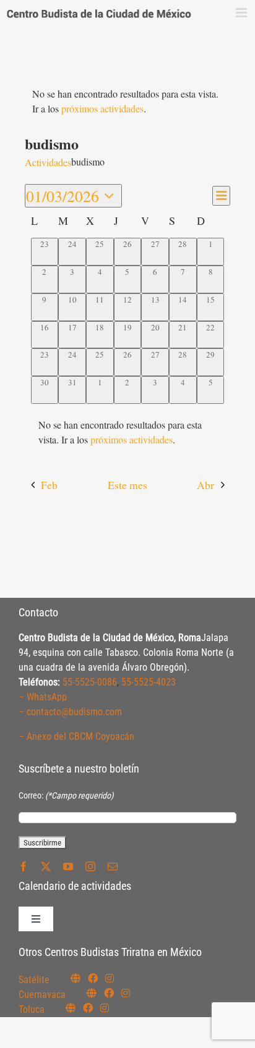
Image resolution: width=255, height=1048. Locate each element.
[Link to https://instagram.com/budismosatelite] (109, 978)
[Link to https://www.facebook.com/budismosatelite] (93, 978)
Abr (205, 484)
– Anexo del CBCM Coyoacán (76, 736)
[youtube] (68, 866)
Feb (49, 484)
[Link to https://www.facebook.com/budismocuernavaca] (109, 993)
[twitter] (46, 866)
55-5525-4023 (148, 682)
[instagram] (90, 866)
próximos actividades (102, 108)
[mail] (113, 866)
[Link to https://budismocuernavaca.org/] (92, 993)
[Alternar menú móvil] (242, 12)
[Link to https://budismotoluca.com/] (71, 1008)
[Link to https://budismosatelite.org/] (75, 978)
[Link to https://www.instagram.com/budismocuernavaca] (125, 993)
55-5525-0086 (90, 682)
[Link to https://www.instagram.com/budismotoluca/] (104, 1008)
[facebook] (23, 866)
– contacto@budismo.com (70, 712)
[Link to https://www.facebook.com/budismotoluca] (88, 1008)
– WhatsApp (43, 697)
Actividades (48, 162)
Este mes (127, 484)
